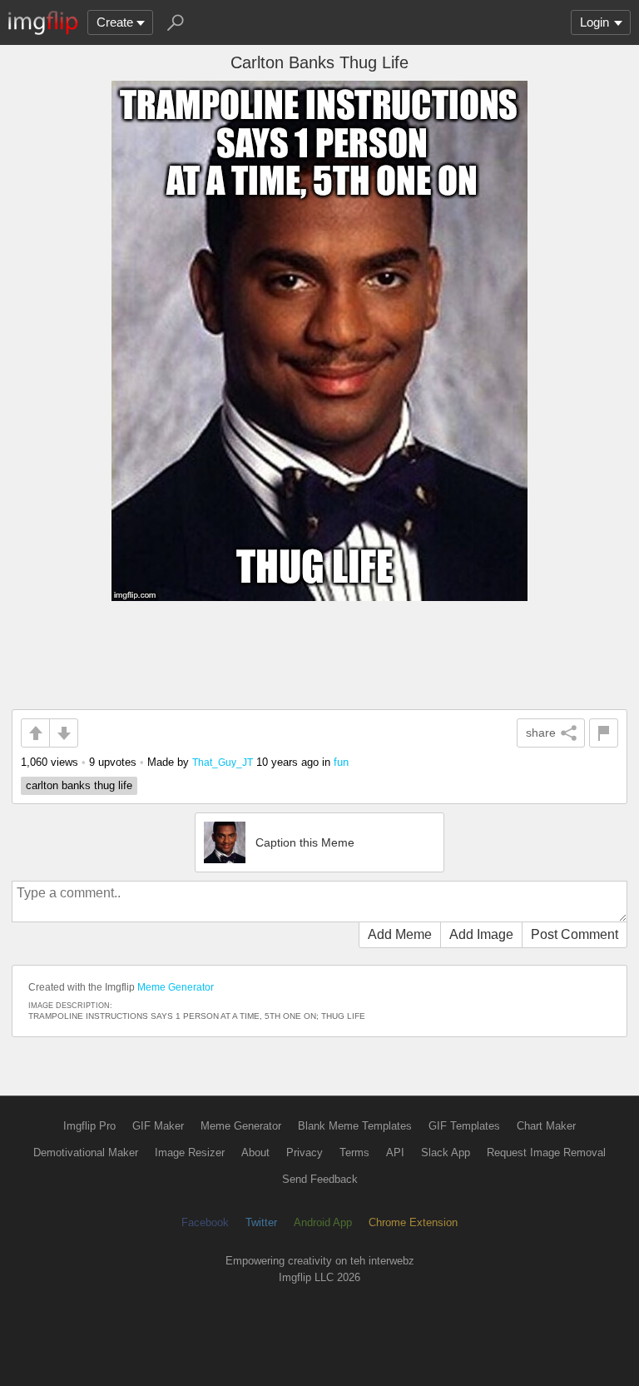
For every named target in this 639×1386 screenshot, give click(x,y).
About (255, 1152)
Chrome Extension (413, 1222)
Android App (323, 1222)
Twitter (261, 1222)
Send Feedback (320, 1179)
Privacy (304, 1152)
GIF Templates (464, 1126)
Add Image (481, 934)
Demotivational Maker (85, 1152)
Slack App (445, 1152)
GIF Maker (158, 1126)
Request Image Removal (546, 1152)
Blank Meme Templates (355, 1126)
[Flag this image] (603, 733)
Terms (354, 1152)
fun (341, 762)
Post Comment (574, 934)
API (395, 1152)
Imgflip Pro (89, 1126)
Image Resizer (190, 1152)
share (541, 732)
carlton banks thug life (79, 785)
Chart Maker (546, 1126)
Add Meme (400, 934)
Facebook (205, 1222)
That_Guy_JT (222, 762)
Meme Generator (175, 987)
